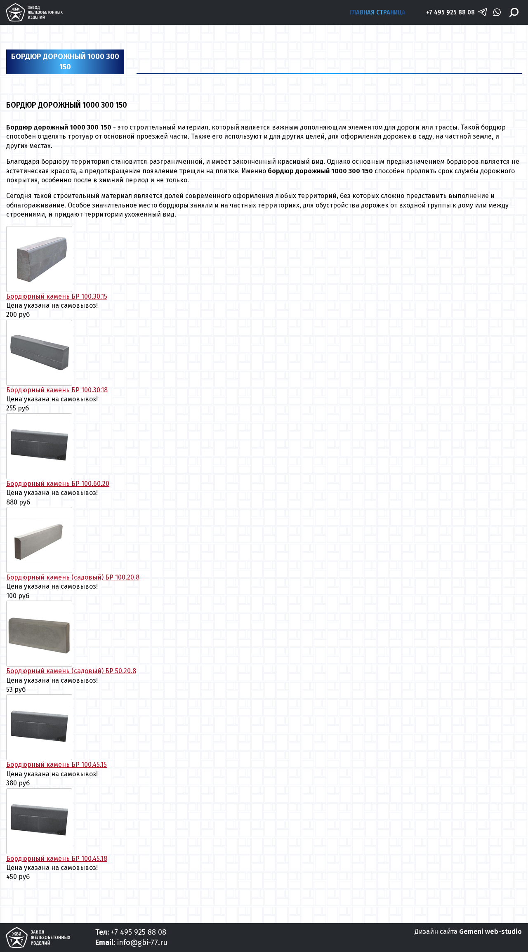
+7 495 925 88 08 (450, 12)
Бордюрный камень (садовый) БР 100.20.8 (72, 577)
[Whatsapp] (496, 12)
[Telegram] (482, 12)
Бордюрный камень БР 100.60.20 (57, 484)
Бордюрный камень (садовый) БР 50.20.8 (71, 671)
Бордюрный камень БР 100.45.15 (56, 764)
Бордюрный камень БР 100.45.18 (56, 858)
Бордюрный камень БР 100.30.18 (57, 390)
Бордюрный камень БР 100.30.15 (56, 296)
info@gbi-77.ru (142, 942)
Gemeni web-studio (490, 932)
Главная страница (377, 12)
